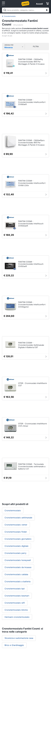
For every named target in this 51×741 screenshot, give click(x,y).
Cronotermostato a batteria (17, 581)
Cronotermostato (10, 16)
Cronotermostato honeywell (18, 560)
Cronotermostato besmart (17, 595)
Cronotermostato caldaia (16, 574)
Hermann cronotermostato (17, 617)
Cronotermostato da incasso (18, 567)
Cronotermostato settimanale (18, 517)
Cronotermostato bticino (16, 610)
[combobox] (25, 10)
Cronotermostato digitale (16, 546)
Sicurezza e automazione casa (19, 638)
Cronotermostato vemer (16, 524)
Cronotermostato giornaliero (18, 539)
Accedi (39, 4)
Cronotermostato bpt (15, 588)
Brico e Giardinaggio (14, 645)
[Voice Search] (47, 10)
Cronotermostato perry (15, 553)
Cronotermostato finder (16, 532)
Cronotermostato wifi (15, 603)
